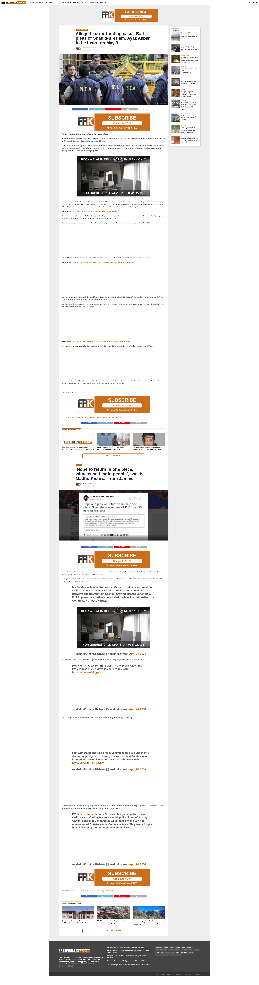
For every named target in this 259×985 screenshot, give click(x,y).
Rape (112, 891)
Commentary (65, 2)
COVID (191, 950)
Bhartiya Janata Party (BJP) (170, 952)
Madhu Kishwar (97, 891)
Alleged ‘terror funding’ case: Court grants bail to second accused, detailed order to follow (103, 262)
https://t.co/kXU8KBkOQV (88, 763)
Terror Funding (102, 417)
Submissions (178, 974)
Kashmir (82, 891)
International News (175, 955)
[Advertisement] (113, 240)
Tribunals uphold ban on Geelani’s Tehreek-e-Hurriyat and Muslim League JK (78, 448)
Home (158, 974)
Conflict (189, 947)
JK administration (161, 955)
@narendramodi (87, 814)
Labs (55, 2)
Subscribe (103, 2)
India (183, 947)
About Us (93, 2)
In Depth (39, 2)
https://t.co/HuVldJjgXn (86, 672)
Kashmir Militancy (174, 950)
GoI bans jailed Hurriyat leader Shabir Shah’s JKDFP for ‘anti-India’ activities (147, 448)
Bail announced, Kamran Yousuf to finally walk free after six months (96, 211)
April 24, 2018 (137, 653)
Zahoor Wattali (114, 417)
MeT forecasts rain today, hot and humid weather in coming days (112, 922)
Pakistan (184, 950)
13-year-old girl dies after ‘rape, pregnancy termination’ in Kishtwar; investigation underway (149, 923)
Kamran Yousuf (86, 417)
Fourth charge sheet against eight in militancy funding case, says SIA (111, 448)
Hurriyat (76, 417)
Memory (76, 2)
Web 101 (84, 2)
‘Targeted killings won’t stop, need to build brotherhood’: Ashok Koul (76, 922)
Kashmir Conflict (161, 950)
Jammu (75, 891)
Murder (107, 891)
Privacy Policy (188, 974)
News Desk (88, 47)
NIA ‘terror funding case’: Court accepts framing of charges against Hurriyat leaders (102, 341)
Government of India (186, 952)
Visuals (48, 2)
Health (197, 950)
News (32, 2)
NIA (94, 417)
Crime (157, 952)
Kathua (88, 891)
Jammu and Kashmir (162, 947)
